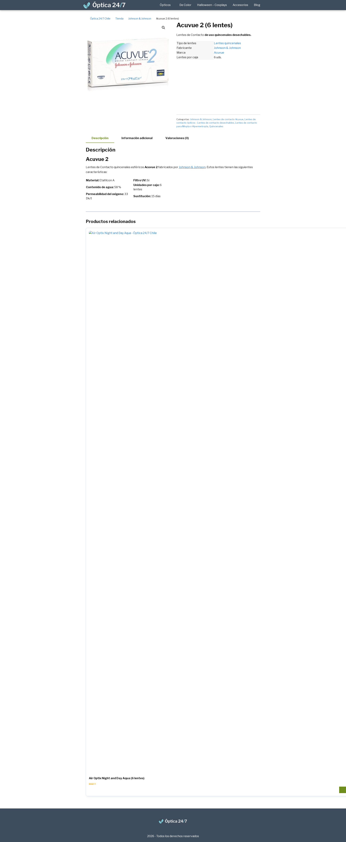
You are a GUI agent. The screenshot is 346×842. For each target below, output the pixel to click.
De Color (185, 5)
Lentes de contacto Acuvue (228, 119)
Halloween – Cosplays (212, 5)
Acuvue (219, 52)
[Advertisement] (218, 85)
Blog (257, 5)
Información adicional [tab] (136, 138)
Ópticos (165, 5)
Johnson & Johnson (227, 48)
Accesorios (240, 5)
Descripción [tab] (100, 138)
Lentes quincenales (227, 43)
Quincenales (216, 126)
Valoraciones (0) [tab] (177, 138)
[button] (163, 27)
